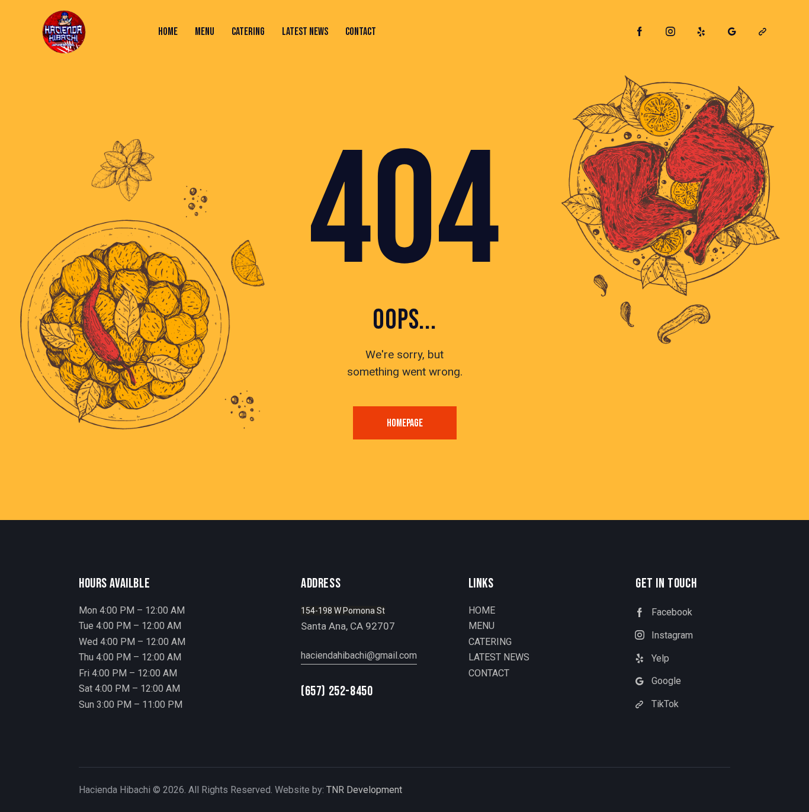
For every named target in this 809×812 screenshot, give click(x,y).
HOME (481, 610)
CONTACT (488, 673)
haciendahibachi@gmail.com (359, 655)
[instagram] (670, 32)
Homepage (405, 423)
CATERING (490, 641)
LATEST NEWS (498, 657)
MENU (481, 625)
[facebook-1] (639, 32)
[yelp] (701, 32)
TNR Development (364, 789)
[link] (762, 32)
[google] (732, 32)
